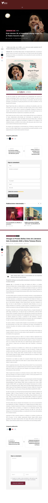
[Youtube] (2, 58)
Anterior (12, 148)
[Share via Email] (2, 60)
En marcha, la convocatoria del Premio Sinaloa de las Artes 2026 (14, 443)
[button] (22, 7)
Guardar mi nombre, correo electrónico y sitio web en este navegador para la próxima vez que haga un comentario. (24, 479)
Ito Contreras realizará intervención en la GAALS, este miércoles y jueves (14, 152)
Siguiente (36, 148)
